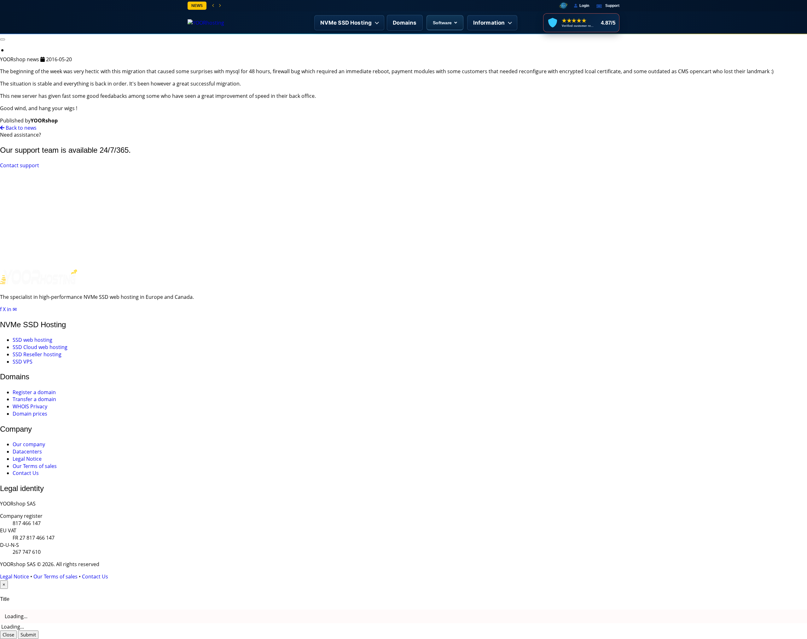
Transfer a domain (34, 399)
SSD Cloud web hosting (40, 347)
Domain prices (30, 413)
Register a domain (34, 392)
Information (489, 23)
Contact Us (26, 473)
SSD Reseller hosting (37, 354)
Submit (28, 634)
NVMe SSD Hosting (346, 23)
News (197, 5)
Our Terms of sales (35, 466)
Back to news (20, 127)
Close (8, 634)
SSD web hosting (32, 339)
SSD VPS (22, 361)
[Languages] (563, 6)
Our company (29, 444)
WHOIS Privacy (30, 406)
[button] (213, 6)
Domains (404, 23)
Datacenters (27, 451)
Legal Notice (27, 458)
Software (442, 22)
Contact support (19, 165)
